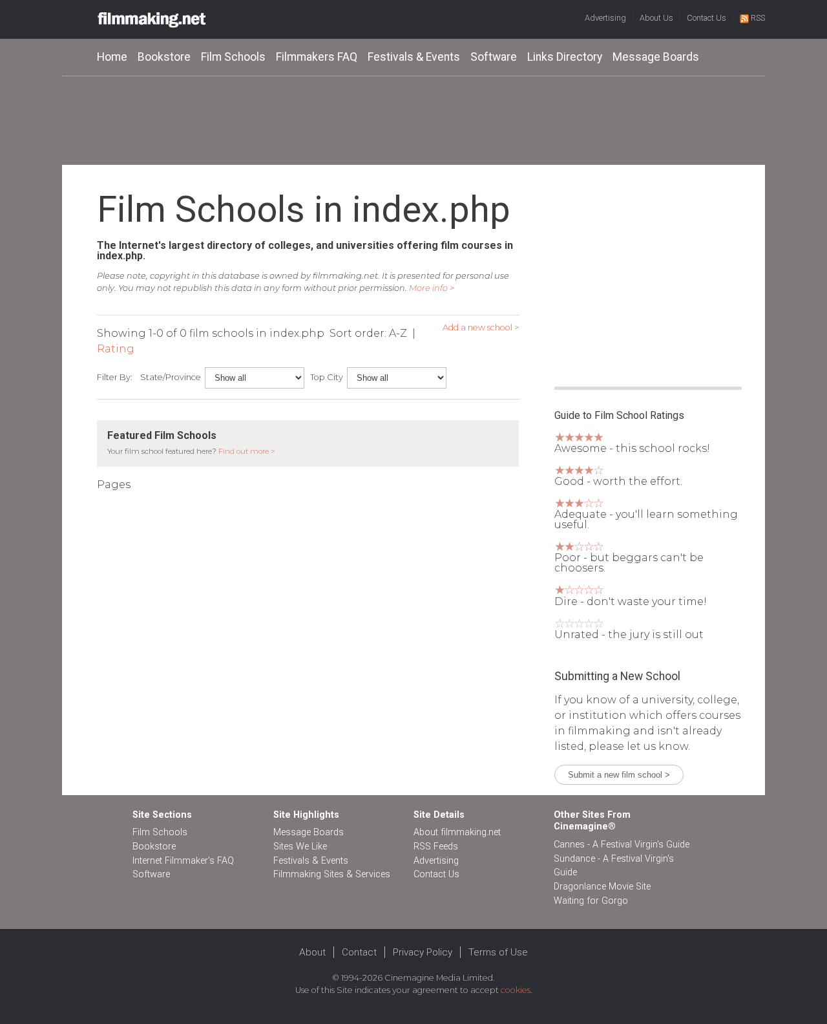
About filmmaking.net (457, 832)
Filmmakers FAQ (316, 56)
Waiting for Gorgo (591, 900)
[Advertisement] (413, 120)
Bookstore (164, 56)
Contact (359, 952)
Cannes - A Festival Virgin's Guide (621, 844)
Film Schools (233, 56)
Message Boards (655, 56)
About (312, 952)
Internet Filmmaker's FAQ (183, 860)
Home (112, 56)
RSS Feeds (436, 846)
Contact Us (706, 18)
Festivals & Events (414, 56)
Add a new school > (481, 327)
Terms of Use (498, 952)
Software (493, 56)
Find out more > (246, 451)
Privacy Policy (422, 952)
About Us (656, 18)
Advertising (605, 18)
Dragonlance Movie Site (602, 886)
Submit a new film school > (619, 775)
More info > (431, 288)
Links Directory (564, 56)
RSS (758, 18)
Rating (115, 349)
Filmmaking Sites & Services (331, 874)
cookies (515, 990)
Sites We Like (300, 846)
